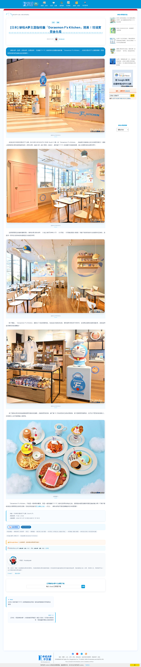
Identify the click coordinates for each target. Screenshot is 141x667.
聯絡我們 (94, 657)
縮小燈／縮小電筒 (41, 531)
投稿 (99, 657)
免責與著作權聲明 (86, 657)
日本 (53, 22)
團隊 (63, 657)
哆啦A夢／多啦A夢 (19, 531)
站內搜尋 (85, 5)
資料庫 (62, 5)
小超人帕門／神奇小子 (13, 535)
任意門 (113, 98)
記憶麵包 (128, 98)
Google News (14, 542)
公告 (67, 657)
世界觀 (68, 5)
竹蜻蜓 (120, 98)
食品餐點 (10, 531)
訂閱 (83, 586)
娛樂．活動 (76, 5)
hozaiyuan (61, 39)
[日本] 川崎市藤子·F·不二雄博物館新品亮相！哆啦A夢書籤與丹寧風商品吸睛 (29, 603)
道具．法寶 (53, 5)
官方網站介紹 (40, 506)
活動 (58, 22)
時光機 (117, 98)
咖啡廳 (33, 531)
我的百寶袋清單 (26, 527)
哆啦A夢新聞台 (25, 14)
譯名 (74, 657)
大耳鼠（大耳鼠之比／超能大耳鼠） (57, 531)
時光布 (124, 98)
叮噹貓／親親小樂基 (73, 531)
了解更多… (88, 665)
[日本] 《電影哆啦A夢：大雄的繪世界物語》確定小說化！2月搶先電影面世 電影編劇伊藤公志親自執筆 (32, 619)
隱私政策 (78, 657)
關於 (60, 657)
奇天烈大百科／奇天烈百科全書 (88, 531)
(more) (127, 91)
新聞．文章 (44, 5)
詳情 (47, 548)
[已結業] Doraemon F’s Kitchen (29, 535)
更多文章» (17, 573)
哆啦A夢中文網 (16, 14)
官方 (27, 531)
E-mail (9, 573)
